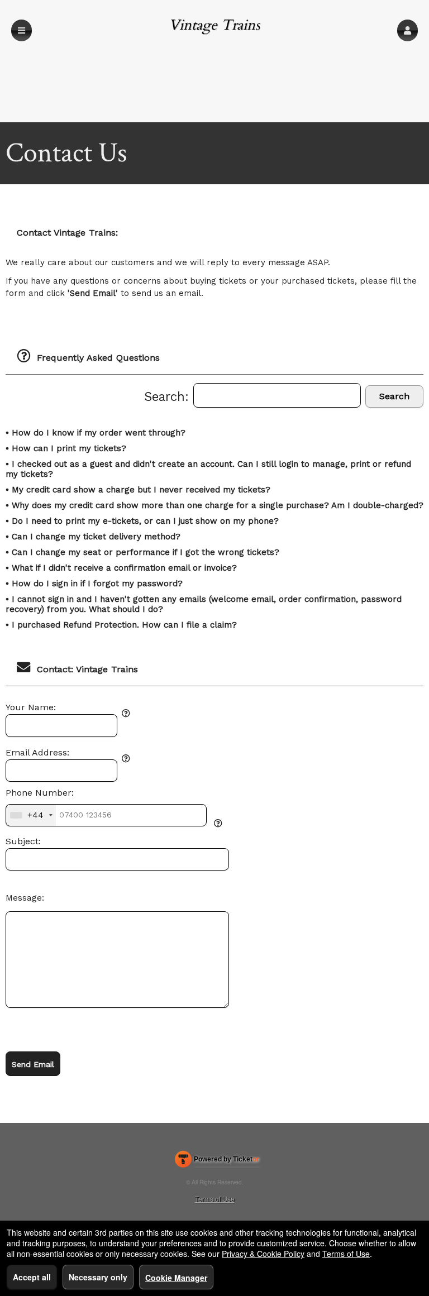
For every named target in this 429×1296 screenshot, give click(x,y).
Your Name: (31, 707)
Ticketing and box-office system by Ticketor (217, 1161)
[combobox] (31, 815)
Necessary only (98, 1277)
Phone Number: (40, 792)
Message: (25, 898)
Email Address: (37, 752)
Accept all (32, 1277)
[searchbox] (277, 395)
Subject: (23, 841)
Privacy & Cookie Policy (263, 1253)
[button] (407, 30)
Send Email (33, 1064)
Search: (168, 396)
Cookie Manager (176, 1277)
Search (394, 396)
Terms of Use (215, 1198)
